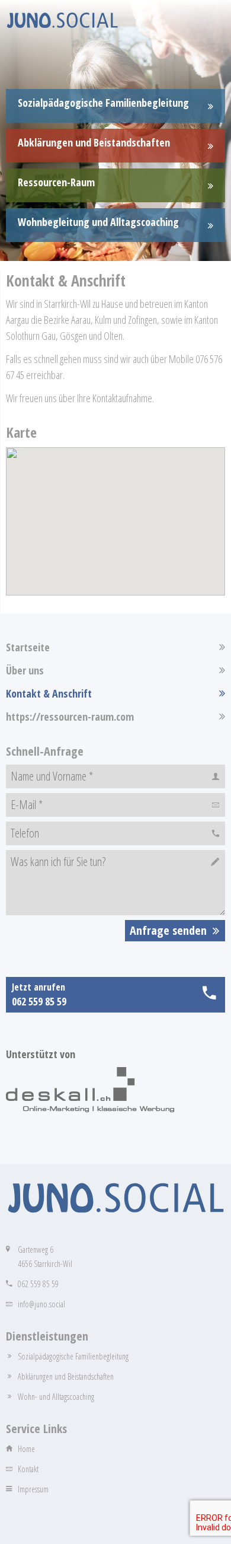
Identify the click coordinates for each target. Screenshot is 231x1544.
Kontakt (28, 1469)
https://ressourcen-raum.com (70, 716)
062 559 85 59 (38, 1284)
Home (26, 1448)
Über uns (25, 670)
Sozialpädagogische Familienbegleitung (73, 1356)
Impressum (33, 1489)
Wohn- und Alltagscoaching (56, 1396)
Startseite (28, 647)
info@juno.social (41, 1304)
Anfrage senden (168, 930)
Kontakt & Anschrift (49, 693)
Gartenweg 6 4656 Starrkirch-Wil (45, 1256)
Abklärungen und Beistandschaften (66, 1376)
